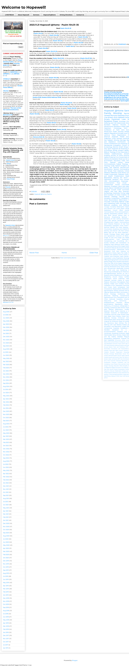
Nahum (9, 163)
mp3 (19, 72)
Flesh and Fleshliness (119, 347)
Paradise (120, 336)
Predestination (119, 176)
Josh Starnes (110, 369)
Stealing (106, 283)
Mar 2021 (6, 514)
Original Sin (108, 321)
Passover (106, 282)
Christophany (122, 342)
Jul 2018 (5, 614)
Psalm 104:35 (78, 42)
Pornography (121, 282)
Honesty (113, 318)
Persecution (108, 131)
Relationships (118, 354)
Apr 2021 (6, 511)
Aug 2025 (6, 349)
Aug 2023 (6, 424)
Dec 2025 (6, 336)
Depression (119, 285)
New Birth (107, 215)
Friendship (124, 198)
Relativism (115, 372)
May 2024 (6, 396)
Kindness (122, 333)
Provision (119, 302)
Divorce (123, 314)
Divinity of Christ (117, 155)
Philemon (115, 321)
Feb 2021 (6, 517)
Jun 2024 (6, 392)
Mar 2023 (6, 439)
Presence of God (119, 224)
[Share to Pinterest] (49, 192)
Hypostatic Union (118, 225)
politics (106, 261)
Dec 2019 (6, 561)
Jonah (122, 244)
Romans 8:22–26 (38, 137)
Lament (121, 350)
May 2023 (6, 433)
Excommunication (110, 249)
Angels (124, 326)
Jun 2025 (6, 355)
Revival (121, 196)
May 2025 (6, 358)
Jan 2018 (6, 632)
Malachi (116, 369)
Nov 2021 (6, 489)
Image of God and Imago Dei (114, 237)
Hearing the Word (120, 178)
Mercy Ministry (117, 335)
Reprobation (119, 304)
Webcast (113, 376)
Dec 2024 (6, 374)
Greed (124, 316)
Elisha (121, 365)
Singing (112, 260)
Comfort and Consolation (118, 242)
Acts (115, 117)
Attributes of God (109, 218)
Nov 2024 (6, 377)
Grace (113, 135)
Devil (114, 261)
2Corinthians (108, 160)
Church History (118, 277)
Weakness (113, 292)
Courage (106, 207)
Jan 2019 (6, 595)
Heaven (106, 157)
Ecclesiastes (114, 159)
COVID (121, 254)
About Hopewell (23, 15)
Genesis (107, 115)
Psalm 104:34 (57, 41)
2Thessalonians (108, 222)
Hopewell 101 (116, 149)
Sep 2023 (6, 420)
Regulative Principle (116, 133)
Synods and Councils (113, 357)
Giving (123, 193)
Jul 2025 (5, 352)
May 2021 (6, 508)
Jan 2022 (6, 483)
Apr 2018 (6, 623)
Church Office (118, 210)
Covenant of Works (122, 236)
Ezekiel (111, 347)
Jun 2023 (6, 430)
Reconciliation (113, 200)
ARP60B (6, 74)
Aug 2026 (6, 312)
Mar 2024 (6, 402)
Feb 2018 (6, 629)
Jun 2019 (6, 579)
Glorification (121, 142)
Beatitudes (120, 268)
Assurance (117, 160)
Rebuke (114, 248)
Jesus (110, 350)
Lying (113, 258)
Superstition (116, 338)
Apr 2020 (6, 548)
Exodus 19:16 (37, 97)
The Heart (119, 227)
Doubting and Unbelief (120, 229)
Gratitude (112, 299)
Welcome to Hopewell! (24, 7)
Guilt (113, 251)
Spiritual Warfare (109, 227)
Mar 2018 (6, 626)
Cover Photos (114, 364)
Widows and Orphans (111, 254)
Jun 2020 (6, 542)
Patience (125, 271)
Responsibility (117, 289)
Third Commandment (121, 212)
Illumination (107, 348)
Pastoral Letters (116, 162)
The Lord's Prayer (119, 208)
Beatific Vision (123, 213)
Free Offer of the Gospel (114, 263)
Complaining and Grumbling (114, 241)
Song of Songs (10, 179)
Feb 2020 (6, 554)
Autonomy (118, 360)
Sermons (36, 15)
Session (116, 290)
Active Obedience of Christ (118, 275)
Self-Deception (108, 290)
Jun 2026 (6, 318)
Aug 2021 (6, 498)
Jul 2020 (5, 539)
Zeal (105, 340)
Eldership (114, 172)
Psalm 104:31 (38, 33)
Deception (115, 330)
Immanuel (121, 318)
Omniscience (108, 289)
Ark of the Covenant (109, 360)
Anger (111, 261)
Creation (124, 195)
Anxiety (106, 242)
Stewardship (108, 338)
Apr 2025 (6, 361)
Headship (120, 299)
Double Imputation (122, 261)
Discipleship (108, 225)
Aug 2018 (6, 610)
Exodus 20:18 (46, 97)
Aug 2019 (6, 573)
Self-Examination (112, 355)
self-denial (114, 359)
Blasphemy (107, 277)
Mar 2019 (6, 589)
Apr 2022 (6, 473)
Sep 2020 (6, 533)
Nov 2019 (6, 564)
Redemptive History (110, 253)
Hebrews (115, 125)
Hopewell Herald (118, 137)
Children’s (6, 79)
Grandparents (107, 367)
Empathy (125, 365)
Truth (118, 239)
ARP (119, 359)
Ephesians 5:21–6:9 (8, 302)
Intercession (108, 258)
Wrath (121, 147)
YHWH (117, 376)
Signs (119, 253)
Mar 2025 (6, 364)
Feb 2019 (6, 592)
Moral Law (122, 159)
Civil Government (121, 157)
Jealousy (106, 350)
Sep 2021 (6, 495)
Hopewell (107, 280)
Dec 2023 (6, 411)
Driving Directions (66, 15)
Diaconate (124, 181)
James (106, 188)
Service (114, 215)
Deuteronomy (108, 126)
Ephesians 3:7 (7, 115)
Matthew (121, 115)
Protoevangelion (108, 372)
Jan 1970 (6, 648)
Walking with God (110, 324)
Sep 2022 (6, 458)
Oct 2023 (6, 417)
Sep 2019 (6, 570)
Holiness (119, 138)
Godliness (121, 278)
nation (110, 359)
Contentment (108, 184)
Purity (118, 266)
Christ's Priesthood (110, 143)
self (105, 377)
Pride (111, 157)
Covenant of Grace (113, 195)
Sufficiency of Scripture (111, 306)
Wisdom (121, 150)
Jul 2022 (5, 464)
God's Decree (124, 256)
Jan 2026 (6, 333)
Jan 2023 (6, 445)
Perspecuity (125, 371)
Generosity (116, 193)
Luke (124, 119)
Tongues (123, 338)
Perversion (113, 282)
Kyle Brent (115, 350)
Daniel (108, 345)
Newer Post (34, 253)
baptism (107, 133)
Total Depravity (118, 171)
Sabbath (110, 140)
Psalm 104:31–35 (70, 25)
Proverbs (8, 187)
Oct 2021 (6, 492)
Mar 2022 (6, 477)
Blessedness (108, 178)
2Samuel (107, 137)
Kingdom (124, 166)
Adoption (107, 172)
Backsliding (113, 213)
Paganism (106, 371)
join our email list (13, 36)
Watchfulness (107, 376)
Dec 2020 (6, 523)
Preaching (124, 149)
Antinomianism (109, 183)
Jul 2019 (5, 576)
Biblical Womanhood (109, 342)
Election (115, 147)
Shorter (6, 91)
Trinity (114, 138)
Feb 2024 (6, 405)
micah (124, 183)
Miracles (110, 224)
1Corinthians (108, 150)
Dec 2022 (6, 449)
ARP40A (16, 74)
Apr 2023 (6, 436)
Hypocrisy (107, 265)
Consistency (107, 364)
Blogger (75, 660)
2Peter (123, 340)
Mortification (108, 169)
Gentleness (107, 333)
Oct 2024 (6, 380)
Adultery (106, 213)
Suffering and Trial (110, 123)
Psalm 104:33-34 (66, 103)
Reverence (110, 323)
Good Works (121, 172)
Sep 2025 (6, 346)
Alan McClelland (124, 359)
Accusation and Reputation (113, 326)
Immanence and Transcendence (120, 348)
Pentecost (113, 266)
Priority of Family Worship (113, 92)
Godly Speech (115, 166)
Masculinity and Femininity (115, 301)
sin (107, 377)
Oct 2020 (6, 529)
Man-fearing (108, 246)
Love (118, 143)
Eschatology (108, 193)
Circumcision (108, 229)
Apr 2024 (6, 399)
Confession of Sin (109, 285)
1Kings (126, 147)
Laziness (113, 280)
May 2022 (6, 470)
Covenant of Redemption (119, 312)
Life (126, 241)
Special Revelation (118, 220)
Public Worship (118, 131)
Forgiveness (113, 174)
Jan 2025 (6, 371)
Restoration (125, 289)
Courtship (113, 207)
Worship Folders (122, 324)
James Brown (120, 319)
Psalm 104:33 (82, 37)
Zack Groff (122, 376)
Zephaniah (125, 239)
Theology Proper (114, 234)
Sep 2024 (6, 383)
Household (115, 333)
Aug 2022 (6, 461)
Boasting (115, 295)
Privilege (111, 354)
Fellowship (107, 179)
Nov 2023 (6, 414)
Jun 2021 (6, 505)
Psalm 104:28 (64, 104)
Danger (106, 365)
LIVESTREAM (9, 15)
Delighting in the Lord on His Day (115, 97)
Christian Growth (110, 190)
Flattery (118, 316)
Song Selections (123, 372)
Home (64, 253)
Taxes (120, 357)
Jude (126, 244)
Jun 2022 (6, 467)
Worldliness (118, 188)
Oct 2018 (6, 604)
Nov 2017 (6, 638)
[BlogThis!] (44, 192)
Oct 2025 (6, 343)
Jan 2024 (6, 408)
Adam (123, 234)
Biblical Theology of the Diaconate (116, 152)
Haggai (113, 367)
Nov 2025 (6, 340)
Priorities (106, 354)
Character (114, 362)
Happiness (125, 263)
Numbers (107, 125)
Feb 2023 (6, 442)
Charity (125, 254)
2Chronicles (118, 340)
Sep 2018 (6, 607)
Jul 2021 (5, 501)
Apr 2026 (6, 324)
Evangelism (117, 145)
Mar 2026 (6, 327)
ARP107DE (13, 72)
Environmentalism (110, 331)
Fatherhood (120, 249)
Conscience (125, 218)
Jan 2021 (5, 520)
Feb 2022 (6, 480)
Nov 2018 (6, 601)
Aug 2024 (6, 386)
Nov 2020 (6, 526)
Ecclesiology (108, 147)
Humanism (118, 367)
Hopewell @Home (49, 15)
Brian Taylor (115, 311)
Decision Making (114, 345)
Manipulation (121, 369)
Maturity (126, 350)
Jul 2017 (5, 645)
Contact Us (80, 15)
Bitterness (107, 295)
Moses (124, 335)
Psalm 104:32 (53, 35)
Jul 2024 (5, 389)
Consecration (115, 198)
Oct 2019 (6, 567)
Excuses (106, 347)
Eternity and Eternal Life (112, 230)
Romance (107, 217)
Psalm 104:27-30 (86, 58)
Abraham (107, 311)
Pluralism (112, 352)
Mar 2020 (6, 551)
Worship (116, 140)
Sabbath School (10, 160)
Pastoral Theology (110, 196)
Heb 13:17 (6, 235)
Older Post (94, 253)
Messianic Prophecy (110, 186)
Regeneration (121, 135)
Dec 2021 (6, 486)
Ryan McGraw (119, 323)
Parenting (124, 143)
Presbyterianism (109, 302)
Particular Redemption (116, 371)
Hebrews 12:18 (56, 97)
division (106, 359)
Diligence (107, 244)
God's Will (107, 220)
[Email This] (42, 192)
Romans (114, 115)
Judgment (107, 138)
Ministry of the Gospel (118, 246)
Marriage (123, 140)
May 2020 (6, 545)
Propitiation (119, 258)
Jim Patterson (125, 367)
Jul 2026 (5, 315)
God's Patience (115, 244)
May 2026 (6, 321)
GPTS (127, 347)
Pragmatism (119, 352)
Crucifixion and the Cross (112, 314)
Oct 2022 (6, 455)
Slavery (120, 215)
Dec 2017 (6, 635)
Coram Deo (125, 343)
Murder (106, 234)
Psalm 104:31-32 (58, 58)
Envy (115, 297)
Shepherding (116, 217)
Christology (118, 128)
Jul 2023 (5, 427)
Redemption (121, 207)
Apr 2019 (6, 586)
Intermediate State (110, 319)
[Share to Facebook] (47, 192)
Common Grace (117, 343)
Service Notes (121, 355)
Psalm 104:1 (70, 46)
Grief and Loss (113, 270)
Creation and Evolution (111, 256)
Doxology (111, 365)
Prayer (115, 121)
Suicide (106, 357)
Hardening (123, 270)
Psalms (49, 194)
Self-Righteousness (110, 273)
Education (116, 365)
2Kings (115, 150)
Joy (114, 157)
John (122, 130)
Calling (118, 218)
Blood (116, 342)
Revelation (117, 126)
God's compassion (119, 287)
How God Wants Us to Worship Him (116, 95)
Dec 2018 (6, 598)
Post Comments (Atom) (68, 258)
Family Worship (113, 113)
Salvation (115, 179)
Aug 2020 (6, 536)
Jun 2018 (6, 617)
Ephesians (108, 121)
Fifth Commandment (112, 181)
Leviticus (107, 135)
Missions (107, 159)
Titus (118, 183)
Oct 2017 (6, 642)
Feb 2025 (6, 368)
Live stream (108, 117)
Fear (125, 215)
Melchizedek (108, 335)
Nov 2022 (6, 452)
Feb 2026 (6, 330)
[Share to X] (45, 192)
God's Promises (120, 203)
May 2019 (6, 582)
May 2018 (6, 620)
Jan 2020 (6, 558)
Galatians (121, 174)
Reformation (123, 200)
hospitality (111, 340)
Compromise (108, 328)
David (115, 278)
